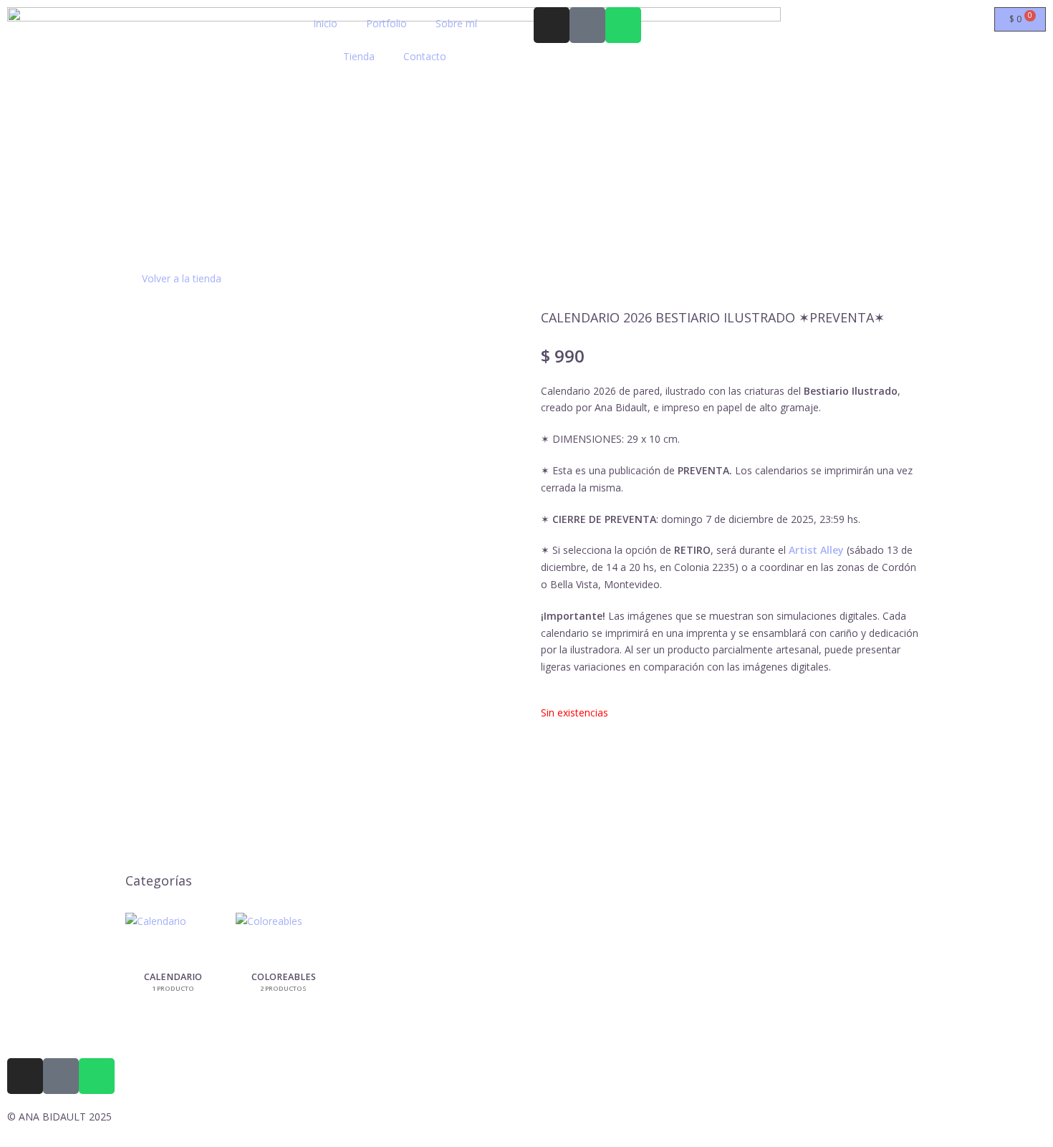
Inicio (325, 23)
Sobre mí (456, 23)
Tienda (359, 56)
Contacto (424, 56)
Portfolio (386, 23)
